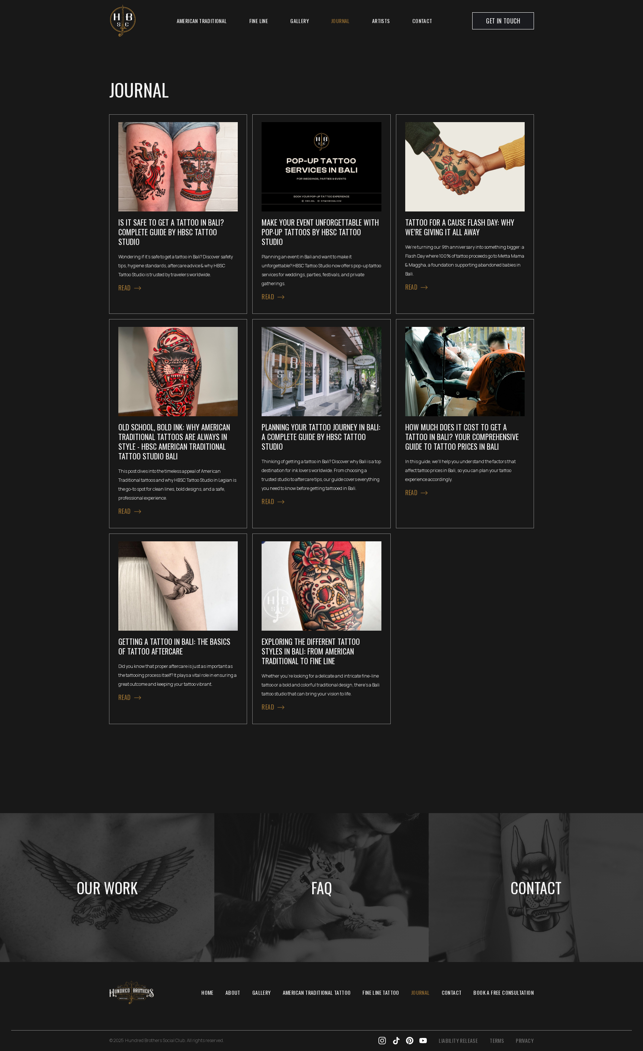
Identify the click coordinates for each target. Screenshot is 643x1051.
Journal (340, 21)
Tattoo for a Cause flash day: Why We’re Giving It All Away (459, 227)
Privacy (525, 1040)
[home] (122, 20)
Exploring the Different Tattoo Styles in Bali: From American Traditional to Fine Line (311, 651)
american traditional (202, 21)
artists (381, 21)
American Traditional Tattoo (317, 992)
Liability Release (458, 1040)
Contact (422, 21)
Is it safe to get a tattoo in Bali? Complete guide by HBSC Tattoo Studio (171, 231)
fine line (258, 21)
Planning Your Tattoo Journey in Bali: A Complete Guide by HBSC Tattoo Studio (321, 436)
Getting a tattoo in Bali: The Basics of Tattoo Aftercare (174, 646)
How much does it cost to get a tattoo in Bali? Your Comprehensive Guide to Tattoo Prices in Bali (462, 436)
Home (207, 992)
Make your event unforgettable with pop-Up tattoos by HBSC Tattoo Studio (320, 231)
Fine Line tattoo (380, 992)
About (232, 992)
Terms (497, 1040)
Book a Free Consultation (503, 992)
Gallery (299, 21)
